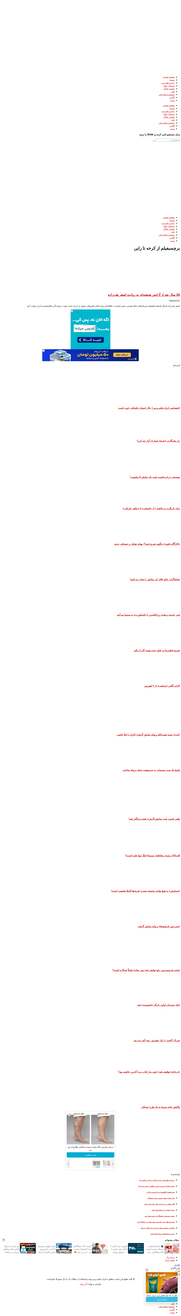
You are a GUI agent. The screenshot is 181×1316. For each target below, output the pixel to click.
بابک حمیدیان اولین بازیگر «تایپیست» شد (158, 1004)
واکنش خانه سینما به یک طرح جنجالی (160, 1107)
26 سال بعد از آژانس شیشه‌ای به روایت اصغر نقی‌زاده (144, 294)
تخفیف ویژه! (162, 1299)
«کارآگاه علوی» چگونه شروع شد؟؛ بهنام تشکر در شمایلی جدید (147, 543)
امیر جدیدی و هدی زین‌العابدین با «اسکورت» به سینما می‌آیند (148, 614)
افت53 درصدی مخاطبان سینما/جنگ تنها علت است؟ (152, 855)
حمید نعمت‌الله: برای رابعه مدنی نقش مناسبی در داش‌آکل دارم (156, 1222)
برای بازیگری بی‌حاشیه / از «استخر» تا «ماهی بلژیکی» (151, 508)
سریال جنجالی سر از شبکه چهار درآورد (163, 1210)
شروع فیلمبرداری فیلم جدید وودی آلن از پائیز (157, 650)
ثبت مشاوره (90, 1154)
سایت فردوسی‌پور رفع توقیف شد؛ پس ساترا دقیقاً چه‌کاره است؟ (146, 970)
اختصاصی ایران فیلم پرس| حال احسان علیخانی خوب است (149, 407)
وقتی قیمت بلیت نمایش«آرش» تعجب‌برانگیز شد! (154, 818)
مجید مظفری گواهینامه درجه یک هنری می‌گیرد (161, 1192)
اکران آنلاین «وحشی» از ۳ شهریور (162, 685)
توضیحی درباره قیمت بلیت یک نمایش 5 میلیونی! (155, 477)
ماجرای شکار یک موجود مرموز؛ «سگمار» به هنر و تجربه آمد (156, 1186)
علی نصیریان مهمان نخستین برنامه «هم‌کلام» (161, 1198)
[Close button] (177, 1270)
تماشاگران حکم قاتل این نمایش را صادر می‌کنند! (155, 579)
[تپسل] (72, 310)
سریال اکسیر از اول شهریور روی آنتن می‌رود (157, 1040)
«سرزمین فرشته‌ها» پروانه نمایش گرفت (159, 926)
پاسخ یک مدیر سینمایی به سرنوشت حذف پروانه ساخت (151, 770)
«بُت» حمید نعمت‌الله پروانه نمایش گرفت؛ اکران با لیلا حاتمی (148, 734)
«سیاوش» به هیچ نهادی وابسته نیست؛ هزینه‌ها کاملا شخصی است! (145, 890)
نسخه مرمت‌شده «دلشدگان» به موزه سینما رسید (160, 1216)
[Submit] (154, 140)
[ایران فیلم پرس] (108, 71)
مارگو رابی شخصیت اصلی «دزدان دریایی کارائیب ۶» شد (158, 1228)
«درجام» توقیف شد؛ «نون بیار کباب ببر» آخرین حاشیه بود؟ (149, 1071)
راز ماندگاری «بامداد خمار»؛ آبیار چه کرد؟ (158, 440)
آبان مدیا (83, 1284)
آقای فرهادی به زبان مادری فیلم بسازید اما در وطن (159, 1204)
